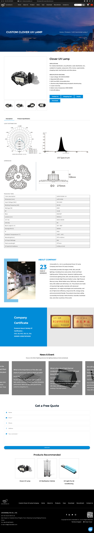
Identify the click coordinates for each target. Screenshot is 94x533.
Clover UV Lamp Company (65, 266)
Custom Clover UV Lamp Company (29, 503)
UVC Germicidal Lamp (79, 32)
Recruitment (57, 4)
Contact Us (66, 4)
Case (43, 4)
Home (19, 4)
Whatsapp (82, 527)
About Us (25, 4)
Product (32, 4)
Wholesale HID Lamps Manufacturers (45, 1)
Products (57, 503)
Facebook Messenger (83, 529)
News (38, 4)
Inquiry (79, 96)
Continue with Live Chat (82, 524)
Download (49, 4)
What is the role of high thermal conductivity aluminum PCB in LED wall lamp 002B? (28, 371)
